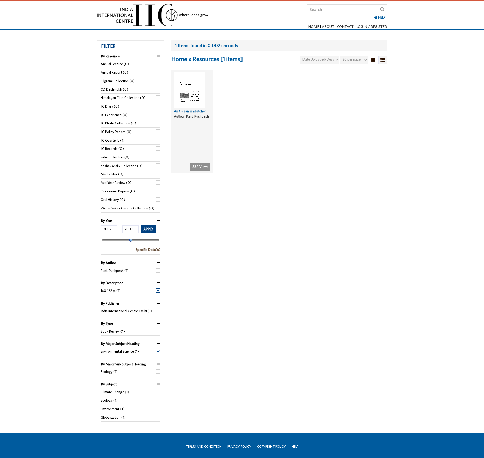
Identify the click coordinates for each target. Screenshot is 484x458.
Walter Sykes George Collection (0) (127, 208)
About (328, 26)
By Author (108, 263)
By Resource (110, 56)
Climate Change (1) (115, 392)
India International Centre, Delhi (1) (126, 311)
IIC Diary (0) (110, 106)
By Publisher (110, 303)
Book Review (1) (113, 331)
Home (313, 26)
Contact (345, 26)
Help (295, 446)
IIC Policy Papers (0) (116, 132)
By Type (107, 323)
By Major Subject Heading (120, 344)
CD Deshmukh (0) (114, 89)
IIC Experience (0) (114, 115)
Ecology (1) (109, 372)
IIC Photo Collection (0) (118, 123)
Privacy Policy (239, 446)
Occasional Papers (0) (118, 191)
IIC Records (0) (112, 149)
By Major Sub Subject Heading (123, 364)
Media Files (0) (112, 174)
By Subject (109, 384)
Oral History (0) (113, 200)
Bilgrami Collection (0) (118, 81)
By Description (112, 283)
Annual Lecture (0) (115, 64)
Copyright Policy (271, 446)
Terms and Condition (204, 446)
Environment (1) (112, 409)
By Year (106, 221)
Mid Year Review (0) (116, 183)
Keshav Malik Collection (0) (121, 166)
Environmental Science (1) (120, 351)
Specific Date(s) (148, 250)
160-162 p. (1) (111, 291)
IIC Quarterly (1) (113, 140)
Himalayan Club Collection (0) (123, 98)
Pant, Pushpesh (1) (115, 271)
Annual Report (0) (114, 72)
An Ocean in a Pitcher (190, 111)
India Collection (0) (115, 157)
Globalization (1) (113, 417)
